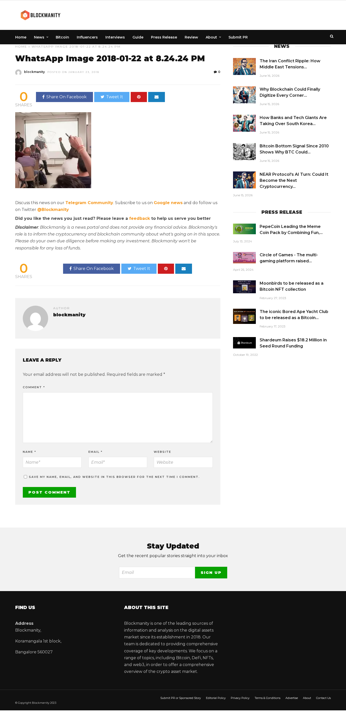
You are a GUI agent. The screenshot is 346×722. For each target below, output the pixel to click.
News (39, 37)
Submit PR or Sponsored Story (180, 698)
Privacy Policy (240, 698)
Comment (34, 387)
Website (162, 452)
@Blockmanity (53, 209)
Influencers (87, 37)
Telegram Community (89, 202)
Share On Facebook (66, 96)
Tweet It (114, 96)
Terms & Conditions (267, 698)
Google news (168, 202)
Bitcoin (62, 37)
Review (191, 37)
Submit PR (238, 37)
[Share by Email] (156, 97)
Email (95, 452)
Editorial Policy (216, 698)
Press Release (164, 37)
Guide (137, 37)
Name (29, 452)
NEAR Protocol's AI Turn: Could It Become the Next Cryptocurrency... (294, 180)
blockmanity (34, 72)
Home (20, 37)
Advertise (291, 698)
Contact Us (323, 698)
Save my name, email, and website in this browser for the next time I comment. (114, 477)
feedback (139, 218)
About (211, 37)
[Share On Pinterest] (139, 97)
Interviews (115, 37)
